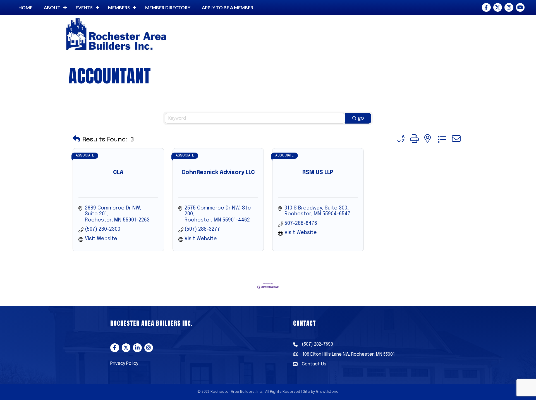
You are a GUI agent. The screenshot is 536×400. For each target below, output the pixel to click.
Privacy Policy (124, 363)
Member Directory (167, 7)
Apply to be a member (227, 7)
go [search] (361, 118)
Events (84, 7)
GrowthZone (327, 392)
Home (25, 7)
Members (119, 7)
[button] (76, 139)
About (52, 7)
